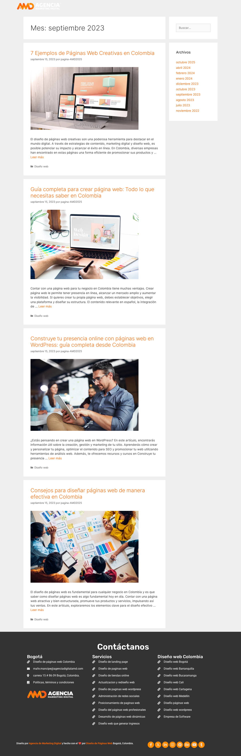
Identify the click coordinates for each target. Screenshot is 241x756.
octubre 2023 (185, 89)
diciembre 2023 (187, 84)
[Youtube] (194, 745)
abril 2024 (183, 68)
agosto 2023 (185, 100)
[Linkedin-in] (165, 745)
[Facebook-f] (151, 745)
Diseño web (41, 166)
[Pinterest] (180, 745)
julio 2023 (183, 105)
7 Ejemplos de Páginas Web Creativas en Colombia (93, 53)
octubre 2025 (185, 62)
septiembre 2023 (188, 94)
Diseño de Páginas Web (99, 743)
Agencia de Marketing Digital (45, 743)
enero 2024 (184, 78)
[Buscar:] (193, 28)
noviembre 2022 (187, 110)
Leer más (37, 157)
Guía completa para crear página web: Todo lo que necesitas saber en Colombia (92, 192)
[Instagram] (172, 745)
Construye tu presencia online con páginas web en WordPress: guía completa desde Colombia (92, 341)
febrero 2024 (185, 73)
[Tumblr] (201, 745)
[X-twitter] (158, 745)
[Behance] (187, 745)
